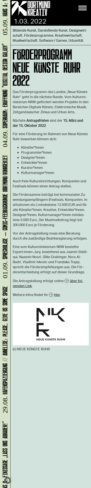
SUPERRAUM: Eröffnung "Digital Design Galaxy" (4, 97)
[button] (7, 480)
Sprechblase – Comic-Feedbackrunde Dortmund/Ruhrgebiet (4, 218)
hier (57, 294)
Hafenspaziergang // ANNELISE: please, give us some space (4, 351)
